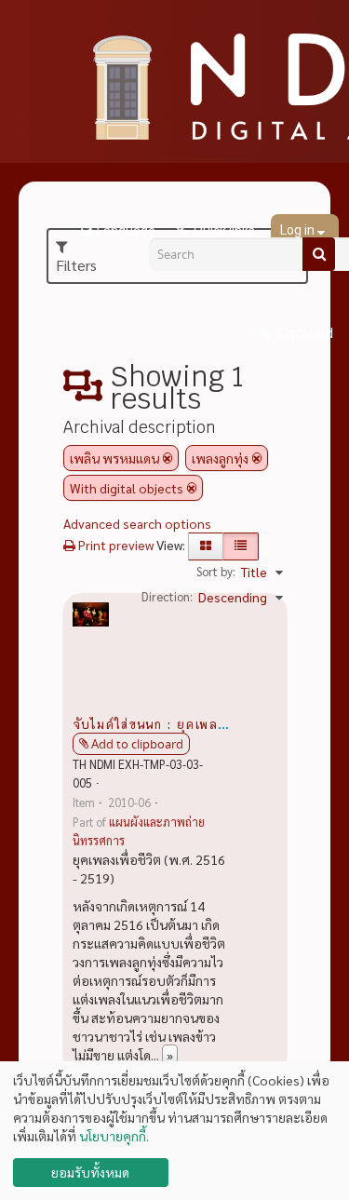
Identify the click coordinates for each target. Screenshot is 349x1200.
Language (126, 230)
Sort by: (215, 571)
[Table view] (240, 546)
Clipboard (304, 333)
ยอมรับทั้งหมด (90, 1172)
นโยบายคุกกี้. (114, 1135)
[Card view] (205, 546)
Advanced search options (137, 523)
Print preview (114, 544)
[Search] (318, 254)
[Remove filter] (167, 458)
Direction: (167, 596)
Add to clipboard (137, 743)
